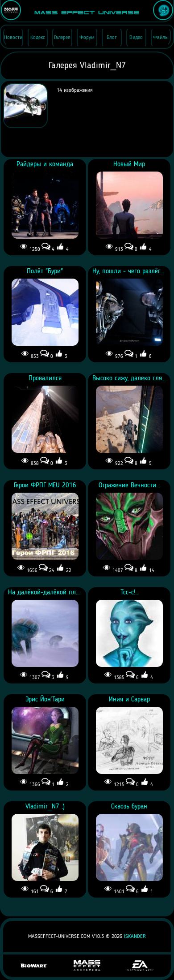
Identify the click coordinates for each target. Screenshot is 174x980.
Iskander (135, 936)
